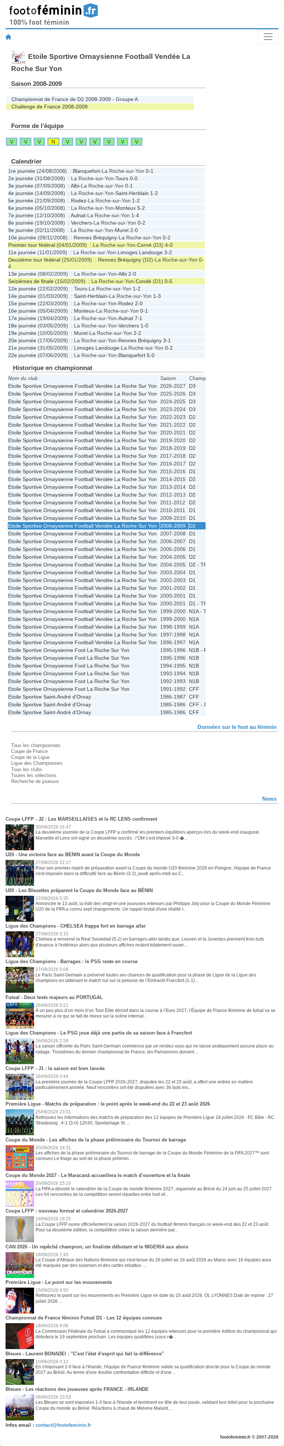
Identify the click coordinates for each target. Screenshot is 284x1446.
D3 (192, 386)
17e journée (22, 318)
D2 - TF (198, 565)
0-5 (168, 281)
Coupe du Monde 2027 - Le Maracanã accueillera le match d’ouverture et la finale (98, 1175)
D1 (192, 471)
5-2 (141, 208)
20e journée (22, 340)
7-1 (138, 318)
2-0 (134, 230)
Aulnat (78, 215)
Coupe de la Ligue (30, 757)
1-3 (157, 296)
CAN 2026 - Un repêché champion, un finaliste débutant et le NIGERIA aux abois (97, 1247)
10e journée (22, 238)
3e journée (20, 186)
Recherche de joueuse (35, 781)
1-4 (135, 215)
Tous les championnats (36, 745)
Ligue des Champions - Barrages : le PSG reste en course (72, 961)
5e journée (20, 201)
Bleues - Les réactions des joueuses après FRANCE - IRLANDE (77, 1389)
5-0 (151, 355)
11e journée (22, 252)
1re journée (21, 171)
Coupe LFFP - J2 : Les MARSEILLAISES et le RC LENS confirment (81, 819)
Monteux (125, 208)
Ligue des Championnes (36, 763)
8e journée (20, 223)
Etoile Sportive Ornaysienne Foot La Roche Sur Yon (68, 650)
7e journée (20, 215)
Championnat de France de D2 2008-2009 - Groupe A (74, 99)
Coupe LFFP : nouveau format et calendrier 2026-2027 (67, 1211)
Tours (121, 178)
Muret (122, 230)
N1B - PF (199, 650)
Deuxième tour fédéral (34, 260)
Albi (75, 186)
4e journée (20, 193)
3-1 (167, 340)
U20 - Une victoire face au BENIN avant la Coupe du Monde (73, 854)
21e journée (22, 348)
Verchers (81, 223)
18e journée (22, 326)
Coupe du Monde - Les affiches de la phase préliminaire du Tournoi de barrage (96, 1140)
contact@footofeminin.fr (63, 1425)
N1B (194, 658)
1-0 (144, 326)
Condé (143, 281)
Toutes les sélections (34, 775)
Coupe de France (29, 751)
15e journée (22, 303)
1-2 (154, 193)
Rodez (78, 201)
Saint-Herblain (132, 193)
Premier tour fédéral (31, 245)
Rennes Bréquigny (95, 238)
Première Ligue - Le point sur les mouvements (59, 1282)
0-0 (134, 178)
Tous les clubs (26, 769)
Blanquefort (86, 171)
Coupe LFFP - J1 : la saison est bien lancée (55, 1068)
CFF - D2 (200, 704)
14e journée (22, 296)
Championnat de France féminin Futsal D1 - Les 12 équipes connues (84, 1318)
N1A (194, 619)
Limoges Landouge (140, 252)
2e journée (20, 178)
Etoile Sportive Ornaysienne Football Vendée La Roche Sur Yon (82, 386)
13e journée (22, 274)
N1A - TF (199, 611)
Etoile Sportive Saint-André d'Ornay (49, 697)
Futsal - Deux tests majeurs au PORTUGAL (54, 997)
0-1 (149, 171)
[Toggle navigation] (268, 36)
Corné (144, 245)
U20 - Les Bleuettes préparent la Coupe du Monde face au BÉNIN (79, 890)
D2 (192, 417)
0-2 (141, 223)
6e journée (20, 208)
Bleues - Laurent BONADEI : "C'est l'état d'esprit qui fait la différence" (85, 1353)
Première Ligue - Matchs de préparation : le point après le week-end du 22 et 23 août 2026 (108, 1104)
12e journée (22, 289)
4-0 (169, 245)
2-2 (137, 333)
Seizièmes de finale (31, 281)
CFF (194, 689)
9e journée (20, 230)
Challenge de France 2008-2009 (49, 107)
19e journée (22, 333)
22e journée (22, 355)
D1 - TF (198, 603)
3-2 (168, 252)
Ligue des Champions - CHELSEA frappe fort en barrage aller (76, 926)
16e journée (22, 311)
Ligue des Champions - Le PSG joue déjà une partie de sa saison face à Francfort (99, 1033)
